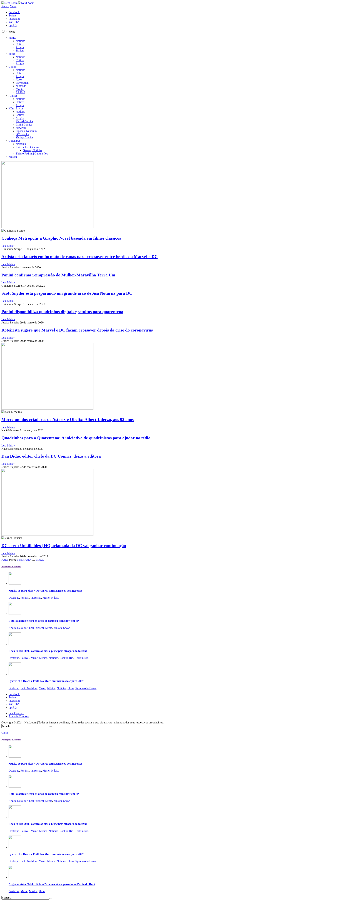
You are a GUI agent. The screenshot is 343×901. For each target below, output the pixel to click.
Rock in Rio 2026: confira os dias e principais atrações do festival (48, 650)
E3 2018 (20, 92)
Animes (13, 95)
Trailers (20, 50)
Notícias (20, 40)
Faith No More (29, 688)
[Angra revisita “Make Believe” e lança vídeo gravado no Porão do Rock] (15, 877)
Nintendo (21, 85)
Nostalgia (21, 143)
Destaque (14, 597)
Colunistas (14, 140)
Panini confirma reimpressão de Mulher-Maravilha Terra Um (58, 275)
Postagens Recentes (11, 566)
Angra (12, 627)
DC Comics (22, 134)
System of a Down (85, 688)
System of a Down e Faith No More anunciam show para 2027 (46, 680)
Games (12, 66)
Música (13, 156)
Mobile (20, 89)
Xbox (19, 79)
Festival (25, 597)
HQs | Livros (16, 108)
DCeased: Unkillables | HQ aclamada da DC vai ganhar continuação (63, 545)
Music (46, 597)
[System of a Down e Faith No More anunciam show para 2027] (15, 674)
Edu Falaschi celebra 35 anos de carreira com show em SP (44, 620)
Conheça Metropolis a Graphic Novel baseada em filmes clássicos (61, 238)
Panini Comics (24, 124)
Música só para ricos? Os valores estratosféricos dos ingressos (45, 590)
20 (40, 559)
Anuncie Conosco (19, 716)
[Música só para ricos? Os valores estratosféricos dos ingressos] (15, 583)
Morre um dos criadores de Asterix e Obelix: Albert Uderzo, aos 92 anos (67, 419)
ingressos (36, 597)
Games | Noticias (32, 150)
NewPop (21, 127)
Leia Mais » (8, 245)
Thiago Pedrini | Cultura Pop (32, 153)
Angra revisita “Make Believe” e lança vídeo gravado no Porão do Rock (52, 884)
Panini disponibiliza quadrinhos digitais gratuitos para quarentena (62, 311)
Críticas (20, 44)
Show (66, 627)
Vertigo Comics (24, 137)
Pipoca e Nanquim (26, 130)
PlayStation (22, 82)
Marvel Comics (24, 121)
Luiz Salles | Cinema (27, 147)
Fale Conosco (16, 713)
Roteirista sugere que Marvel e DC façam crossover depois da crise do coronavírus (77, 330)
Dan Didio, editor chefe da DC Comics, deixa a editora (51, 456)
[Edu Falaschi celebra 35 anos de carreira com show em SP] (15, 613)
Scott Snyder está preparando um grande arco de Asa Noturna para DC (66, 293)
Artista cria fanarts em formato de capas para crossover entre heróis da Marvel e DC (79, 256)
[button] (3, 31)
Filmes (12, 37)
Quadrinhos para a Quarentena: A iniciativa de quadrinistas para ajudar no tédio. (76, 438)
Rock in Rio (66, 657)
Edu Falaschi (36, 627)
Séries (12, 53)
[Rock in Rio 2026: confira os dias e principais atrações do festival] (15, 643)
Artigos (20, 47)
